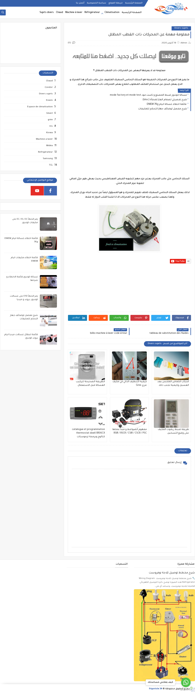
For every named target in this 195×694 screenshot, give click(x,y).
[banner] (129, 63)
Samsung (48, 159)
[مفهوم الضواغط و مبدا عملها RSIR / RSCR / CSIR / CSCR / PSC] (129, 413)
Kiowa (49, 133)
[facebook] (50, 190)
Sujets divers (47, 12)
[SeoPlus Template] (192, 689)
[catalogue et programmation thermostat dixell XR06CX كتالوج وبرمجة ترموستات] (87, 413)
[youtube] (37, 190)
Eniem (49, 100)
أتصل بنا (80, 3)
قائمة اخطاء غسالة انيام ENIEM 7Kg (167, 104)
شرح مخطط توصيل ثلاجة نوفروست (172, 573)
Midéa (49, 146)
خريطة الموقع (116, 3)
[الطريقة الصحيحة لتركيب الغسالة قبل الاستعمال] (87, 365)
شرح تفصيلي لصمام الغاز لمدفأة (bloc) (164, 99)
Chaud (59, 12)
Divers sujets (181, 28)
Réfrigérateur (92, 12)
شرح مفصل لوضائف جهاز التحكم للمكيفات (162, 109)
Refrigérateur (45, 152)
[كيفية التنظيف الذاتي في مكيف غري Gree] (129, 365)
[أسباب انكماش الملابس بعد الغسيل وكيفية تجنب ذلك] (171, 365)
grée (50, 120)
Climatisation (112, 12)
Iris (51, 126)
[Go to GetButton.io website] (186, 689)
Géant (49, 113)
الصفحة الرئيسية (133, 3)
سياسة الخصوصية (96, 3)
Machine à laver (73, 12)
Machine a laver (44, 139)
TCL (51, 165)
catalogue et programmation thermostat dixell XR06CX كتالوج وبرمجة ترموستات (88, 433)
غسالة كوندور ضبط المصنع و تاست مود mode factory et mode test (148, 95)
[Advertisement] (129, 147)
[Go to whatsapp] (186, 682)
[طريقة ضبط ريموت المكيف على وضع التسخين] (171, 413)
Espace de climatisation (40, 107)
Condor (49, 87)
